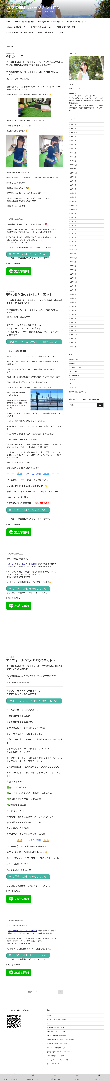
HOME (8, 22)
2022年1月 (72, 246)
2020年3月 (72, 302)
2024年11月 (73, 128)
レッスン (72, 379)
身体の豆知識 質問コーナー (78, 392)
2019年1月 (72, 330)
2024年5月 (72, 145)
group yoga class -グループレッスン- (59, 1052)
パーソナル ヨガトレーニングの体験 (22, 229)
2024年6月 (72, 141)
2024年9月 (72, 136)
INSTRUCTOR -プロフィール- (41, 27)
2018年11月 (73, 338)
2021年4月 (72, 270)
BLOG (61, 32)
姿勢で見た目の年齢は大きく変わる (29, 294)
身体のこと (72, 388)
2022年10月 (73, 209)
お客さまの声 (73, 359)
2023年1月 (72, 201)
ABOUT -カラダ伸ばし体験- (24, 22)
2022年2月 (72, 241)
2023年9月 (72, 177)
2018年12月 (73, 334)
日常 (70, 384)
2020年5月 (72, 294)
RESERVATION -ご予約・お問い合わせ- (20, 32)
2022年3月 (72, 237)
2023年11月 (73, 169)
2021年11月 (73, 254)
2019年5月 (72, 314)
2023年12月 (73, 165)
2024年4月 (72, 149)
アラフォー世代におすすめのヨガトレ (30, 660)
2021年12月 (73, 250)
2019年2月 (72, 326)
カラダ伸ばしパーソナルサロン (35, 8)
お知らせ (72, 363)
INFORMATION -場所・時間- (65, 27)
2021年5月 (72, 266)
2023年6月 (72, 181)
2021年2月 (72, 278)
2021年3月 (72, 274)
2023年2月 (72, 197)
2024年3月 (72, 153)
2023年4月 (72, 189)
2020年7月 (72, 290)
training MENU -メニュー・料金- (49, 22)
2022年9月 (72, 213)
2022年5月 (72, 229)
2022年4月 (72, 233)
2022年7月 (72, 221)
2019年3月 (72, 322)
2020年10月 (73, 282)
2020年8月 (72, 286)
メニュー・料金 (74, 375)
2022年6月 (72, 225)
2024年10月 (73, 132)
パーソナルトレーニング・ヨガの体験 (22, 564)
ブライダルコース (53, 1064)
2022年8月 (72, 217)
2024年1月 (72, 161)
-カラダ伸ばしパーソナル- (56, 1056)
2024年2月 (72, 157)
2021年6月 (72, 262)
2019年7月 (72, 306)
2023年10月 (73, 173)
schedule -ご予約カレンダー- (16, 27)
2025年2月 (72, 124)
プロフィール (73, 371)
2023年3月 (72, 193)
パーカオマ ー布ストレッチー (76, 22)
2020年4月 (72, 298)
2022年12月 (73, 205)
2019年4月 (72, 318)
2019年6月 (72, 310)
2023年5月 (72, 185)
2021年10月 (73, 258)
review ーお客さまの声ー (46, 32)
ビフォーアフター (75, 367)
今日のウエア (14, 56)
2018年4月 (72, 347)
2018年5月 (72, 342)
